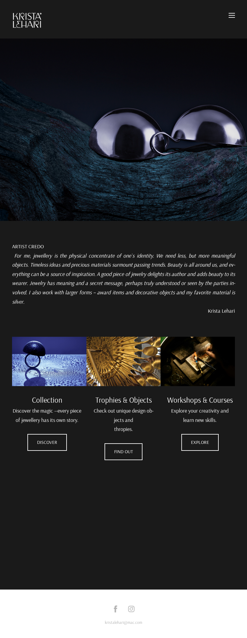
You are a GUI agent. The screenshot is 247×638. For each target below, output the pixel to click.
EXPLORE (200, 442)
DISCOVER (47, 442)
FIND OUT (123, 451)
